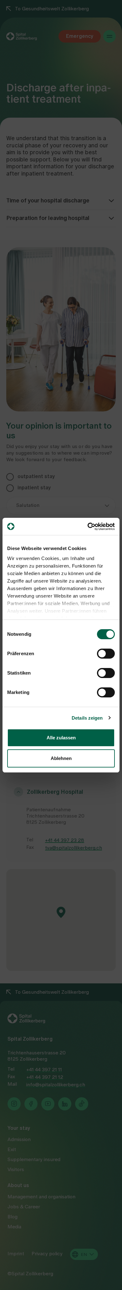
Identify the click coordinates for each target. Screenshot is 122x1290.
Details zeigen (87, 718)
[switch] (106, 654)
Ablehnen (61, 758)
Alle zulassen (61, 737)
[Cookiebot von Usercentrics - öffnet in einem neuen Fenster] (88, 527)
